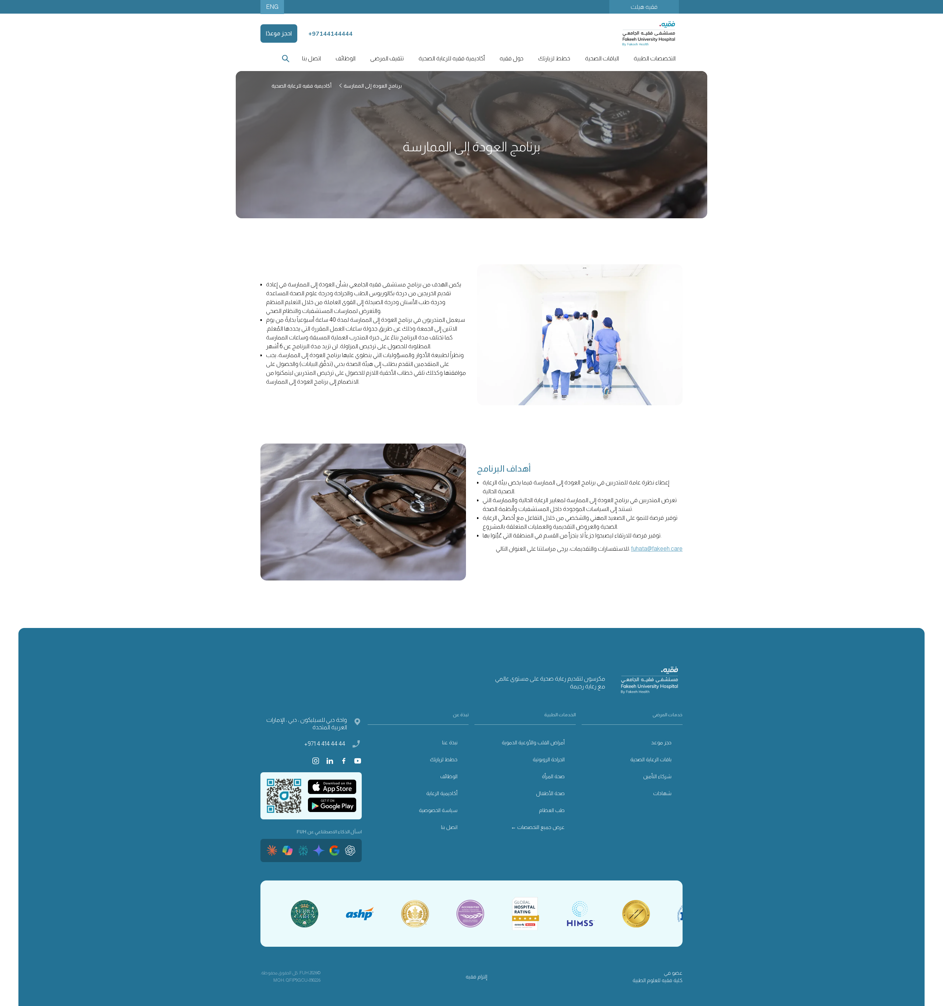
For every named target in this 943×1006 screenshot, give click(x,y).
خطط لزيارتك (444, 759)
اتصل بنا (311, 58)
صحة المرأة (553, 776)
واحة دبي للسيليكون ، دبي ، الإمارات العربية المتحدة (306, 723)
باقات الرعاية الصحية (651, 759)
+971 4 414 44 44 (324, 744)
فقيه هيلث (644, 7)
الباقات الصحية (602, 58)
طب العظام (552, 810)
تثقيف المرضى (387, 58)
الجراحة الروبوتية (549, 759)
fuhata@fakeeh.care (657, 549)
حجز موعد (661, 742)
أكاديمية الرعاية (442, 793)
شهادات (662, 793)
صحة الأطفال (550, 793)
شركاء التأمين (657, 776)
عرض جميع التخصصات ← (538, 827)
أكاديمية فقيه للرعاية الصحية (451, 58)
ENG (272, 7)
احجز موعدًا (279, 33)
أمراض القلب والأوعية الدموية (533, 742)
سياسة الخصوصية (438, 810)
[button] (654, 58)
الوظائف (345, 58)
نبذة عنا (450, 742)
